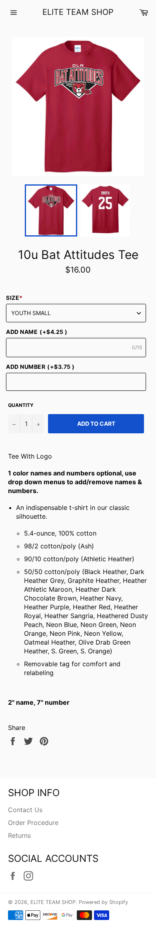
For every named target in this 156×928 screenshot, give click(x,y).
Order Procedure (33, 823)
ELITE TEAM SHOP (78, 12)
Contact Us (25, 810)
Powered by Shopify (103, 902)
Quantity (21, 405)
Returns (19, 835)
